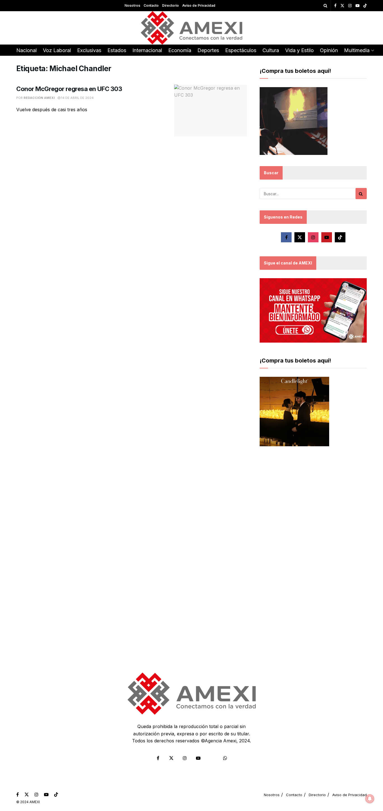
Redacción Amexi (39, 98)
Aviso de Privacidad (198, 5)
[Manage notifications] (369, 798)
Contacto (151, 5)
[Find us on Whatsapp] (225, 758)
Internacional (147, 50)
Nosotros (132, 5)
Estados (116, 50)
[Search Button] (325, 5)
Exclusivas (89, 50)
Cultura (270, 50)
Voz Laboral (57, 50)
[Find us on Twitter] (342, 5)
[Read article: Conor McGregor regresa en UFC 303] (210, 111)
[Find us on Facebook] (335, 5)
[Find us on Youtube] (357, 5)
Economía (179, 50)
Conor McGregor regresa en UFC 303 (69, 88)
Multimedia (357, 50)
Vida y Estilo (299, 50)
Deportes (208, 50)
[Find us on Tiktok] (340, 237)
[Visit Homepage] (192, 28)
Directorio (170, 5)
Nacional (26, 50)
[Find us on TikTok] (365, 5)
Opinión (329, 50)
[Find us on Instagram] (350, 5)
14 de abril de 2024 (77, 98)
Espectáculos (240, 50)
